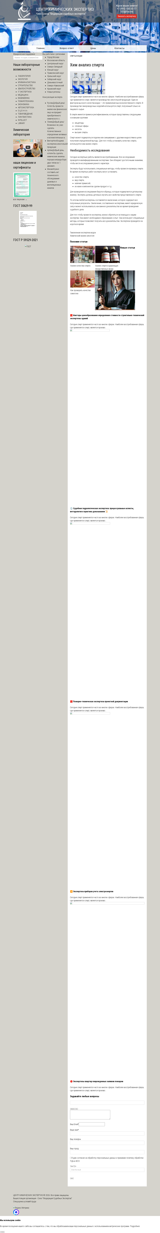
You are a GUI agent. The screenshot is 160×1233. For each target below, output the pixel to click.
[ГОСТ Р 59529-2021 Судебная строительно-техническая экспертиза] (28, 246)
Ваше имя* (74, 1130)
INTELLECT (22, 120)
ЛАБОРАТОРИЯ (24, 76)
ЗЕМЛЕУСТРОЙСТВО (26, 88)
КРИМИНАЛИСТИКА (27, 82)
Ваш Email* (74, 1124)
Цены (93, 48)
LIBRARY (21, 123)
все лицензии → (20, 199)
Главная (40, 48)
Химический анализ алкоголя (82, 235)
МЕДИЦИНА (23, 95)
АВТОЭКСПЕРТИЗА (26, 107)
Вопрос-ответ (67, 48)
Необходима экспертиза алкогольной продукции (57, 143)
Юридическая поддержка (24, 54)
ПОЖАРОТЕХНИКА (26, 101)
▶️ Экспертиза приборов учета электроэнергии (91, 891)
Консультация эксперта (52, 97)
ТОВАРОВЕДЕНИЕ (25, 114)
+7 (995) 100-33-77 (126, 8)
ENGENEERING (24, 98)
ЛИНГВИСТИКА (25, 117)
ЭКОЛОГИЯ (23, 79)
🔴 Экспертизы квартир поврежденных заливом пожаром (96, 1081)
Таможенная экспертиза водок (83, 232)
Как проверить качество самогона (80, 292)
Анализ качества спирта (80, 265)
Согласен (2, 1231)
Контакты (119, 48)
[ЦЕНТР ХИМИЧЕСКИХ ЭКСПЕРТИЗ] (22, 19)
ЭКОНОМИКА (23, 104)
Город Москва (53, 57)
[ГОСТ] (28, 233)
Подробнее (135, 1226)
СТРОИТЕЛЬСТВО (25, 85)
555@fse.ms (126, 11)
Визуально (72, 1108)
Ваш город (74, 1148)
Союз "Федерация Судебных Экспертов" (55, 1198)
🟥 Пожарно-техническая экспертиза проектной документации (99, 701)
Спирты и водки (76, 56)
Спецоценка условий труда (24, 1201)
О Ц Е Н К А (22, 110)
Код (76, 1108)
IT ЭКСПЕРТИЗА (25, 91)
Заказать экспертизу (127, 16)
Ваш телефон (75, 1139)
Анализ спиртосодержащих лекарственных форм (106, 267)
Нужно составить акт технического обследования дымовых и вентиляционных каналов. (54, 178)
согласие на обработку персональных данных (96, 1158)
